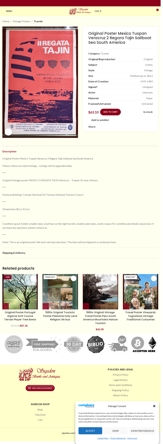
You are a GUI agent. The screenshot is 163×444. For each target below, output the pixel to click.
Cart (40, 419)
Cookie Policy (103, 438)
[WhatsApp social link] (121, 126)
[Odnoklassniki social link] (117, 126)
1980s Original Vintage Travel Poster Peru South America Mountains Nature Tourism (100, 318)
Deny (115, 430)
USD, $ (98, 11)
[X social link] (101, 126)
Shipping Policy (120, 390)
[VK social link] (124, 126)
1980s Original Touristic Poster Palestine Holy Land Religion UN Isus (60, 316)
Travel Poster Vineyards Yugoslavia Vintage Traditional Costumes (140, 316)
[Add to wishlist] (33, 278)
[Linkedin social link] (86, 3)
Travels (38, 21)
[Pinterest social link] (82, 3)
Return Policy (120, 395)
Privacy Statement (118, 438)
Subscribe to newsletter (42, 388)
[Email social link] (105, 126)
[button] (154, 406)
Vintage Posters (21, 21)
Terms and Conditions (120, 384)
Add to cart (110, 112)
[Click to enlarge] (8, 132)
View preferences (142, 430)
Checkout (40, 414)
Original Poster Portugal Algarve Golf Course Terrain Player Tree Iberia (20, 316)
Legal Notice (120, 379)
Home (5, 21)
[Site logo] (80, 10)
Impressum (132, 438)
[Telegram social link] (128, 126)
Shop (40, 409)
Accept (90, 430)
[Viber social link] (132, 126)
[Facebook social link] (75, 3)
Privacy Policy (120, 374)
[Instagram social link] (78, 3)
